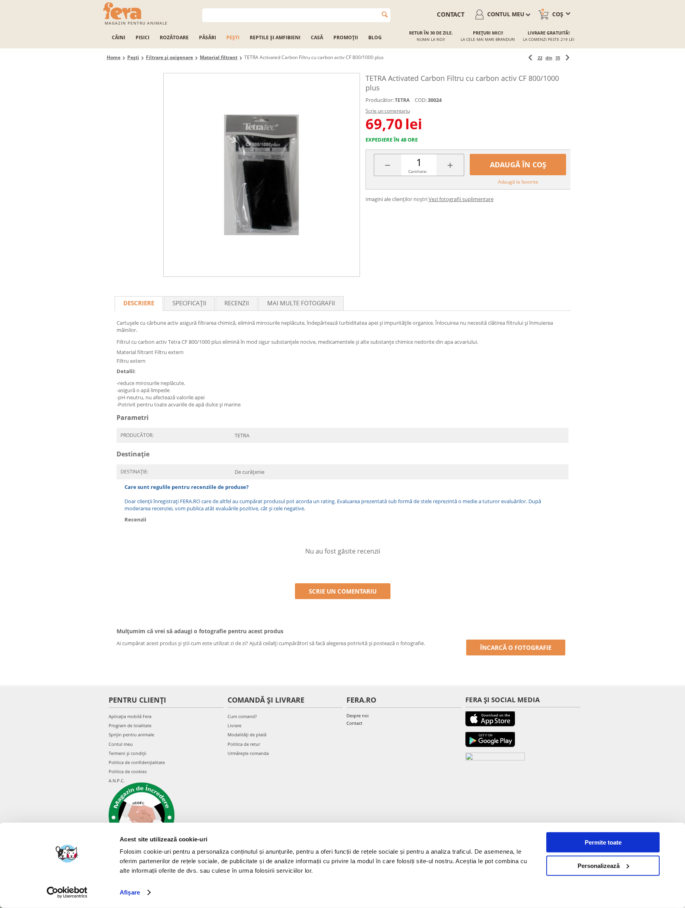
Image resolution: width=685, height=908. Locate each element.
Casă (317, 37)
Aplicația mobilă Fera (130, 716)
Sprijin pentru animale (131, 735)
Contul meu (121, 744)
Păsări (207, 37)
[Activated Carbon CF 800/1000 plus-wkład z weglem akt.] (262, 174)
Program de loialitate (130, 725)
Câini (118, 37)
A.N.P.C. (117, 780)
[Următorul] (567, 58)
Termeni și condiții (127, 753)
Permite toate (603, 842)
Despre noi (357, 715)
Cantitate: (417, 171)
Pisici (142, 37)
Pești (232, 37)
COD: (421, 99)
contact (451, 14)
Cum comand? (242, 716)
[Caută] (385, 14)
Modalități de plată (247, 735)
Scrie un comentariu (387, 110)
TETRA (402, 100)
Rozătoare (174, 37)
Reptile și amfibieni (275, 37)
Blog (375, 37)
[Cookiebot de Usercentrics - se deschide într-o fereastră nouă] (67, 892)
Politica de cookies (128, 771)
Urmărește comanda (248, 753)
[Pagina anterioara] (530, 58)
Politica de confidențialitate (137, 762)
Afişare (130, 892)
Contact (354, 723)
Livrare (234, 725)
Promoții (345, 37)
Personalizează (599, 865)
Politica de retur (244, 744)
